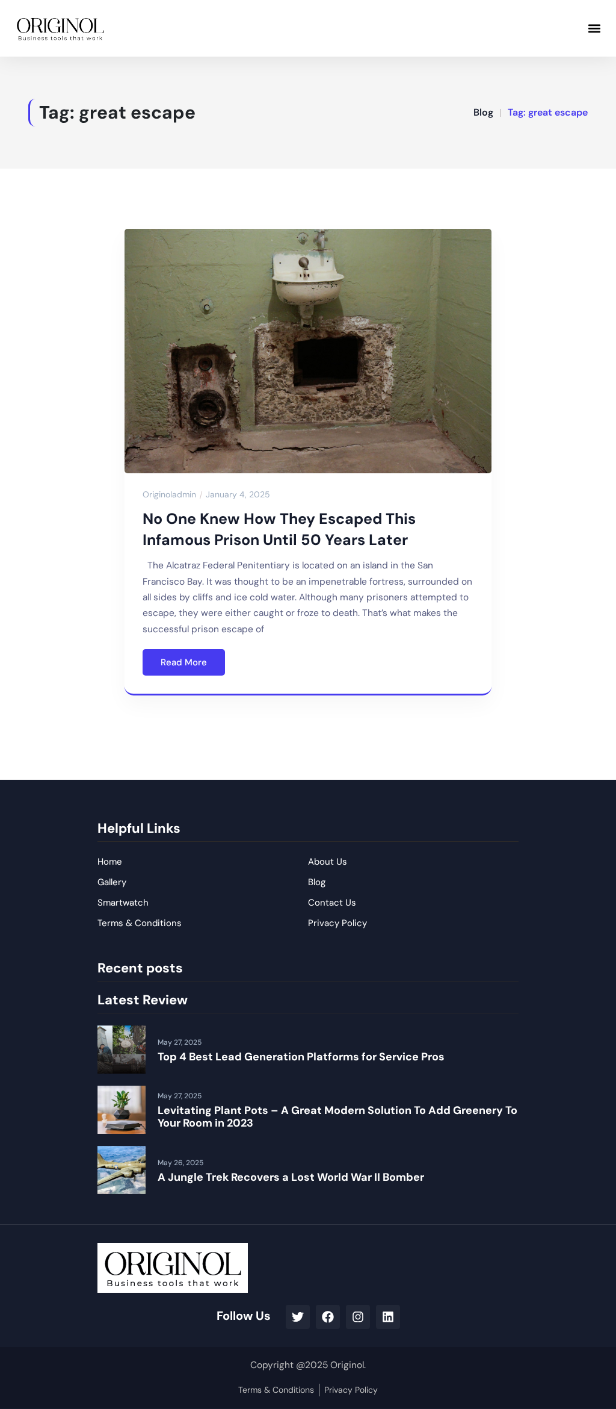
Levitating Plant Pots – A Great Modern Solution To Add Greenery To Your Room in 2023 (337, 1117)
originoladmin (169, 494)
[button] (594, 28)
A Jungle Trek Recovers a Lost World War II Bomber (291, 1177)
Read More (184, 662)
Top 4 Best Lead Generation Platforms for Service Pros (301, 1057)
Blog (483, 112)
